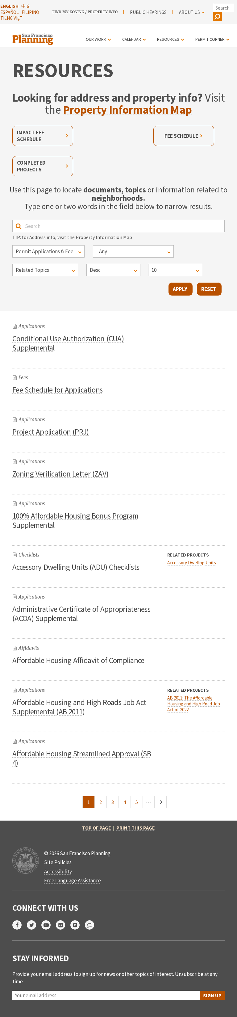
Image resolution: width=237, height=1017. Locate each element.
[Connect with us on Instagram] (77, 925)
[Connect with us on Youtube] (48, 925)
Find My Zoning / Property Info (85, 12)
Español (9, 12)
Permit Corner (210, 39)
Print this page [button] (135, 828)
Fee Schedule (181, 135)
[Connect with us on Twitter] (34, 925)
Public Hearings (148, 12)
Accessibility (58, 871)
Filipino (30, 12)
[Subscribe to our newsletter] (92, 925)
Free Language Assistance (72, 880)
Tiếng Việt (11, 18)
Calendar (131, 39)
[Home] (33, 35)
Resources (168, 39)
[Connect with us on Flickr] (63, 925)
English (9, 6)
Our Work (96, 39)
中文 (26, 6)
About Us (189, 12)
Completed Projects (31, 166)
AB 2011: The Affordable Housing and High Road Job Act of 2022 (193, 703)
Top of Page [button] (96, 828)
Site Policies (58, 862)
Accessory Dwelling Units (191, 562)
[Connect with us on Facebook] (19, 925)
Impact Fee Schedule (30, 136)
